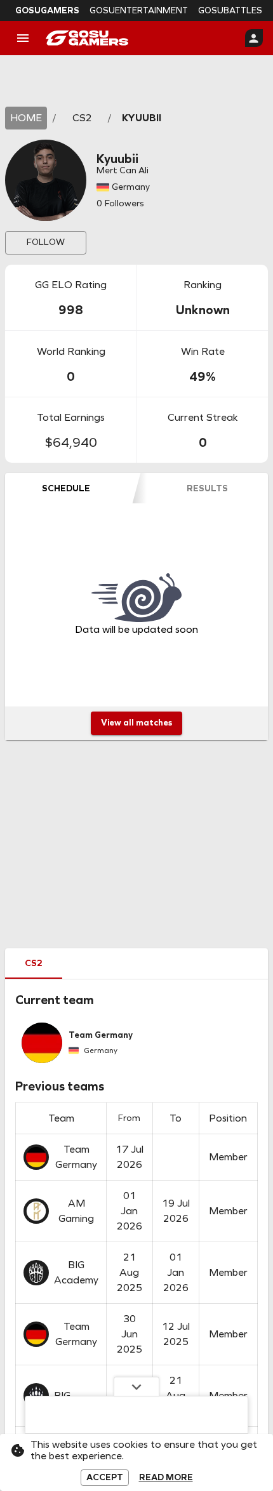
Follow (46, 242)
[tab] (65, 488)
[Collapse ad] (136, 1386)
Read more (166, 1478)
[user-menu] (254, 38)
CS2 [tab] (34, 963)
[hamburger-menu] (23, 38)
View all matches (136, 722)
